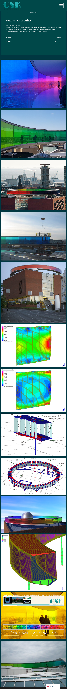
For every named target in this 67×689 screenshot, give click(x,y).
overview (33, 12)
